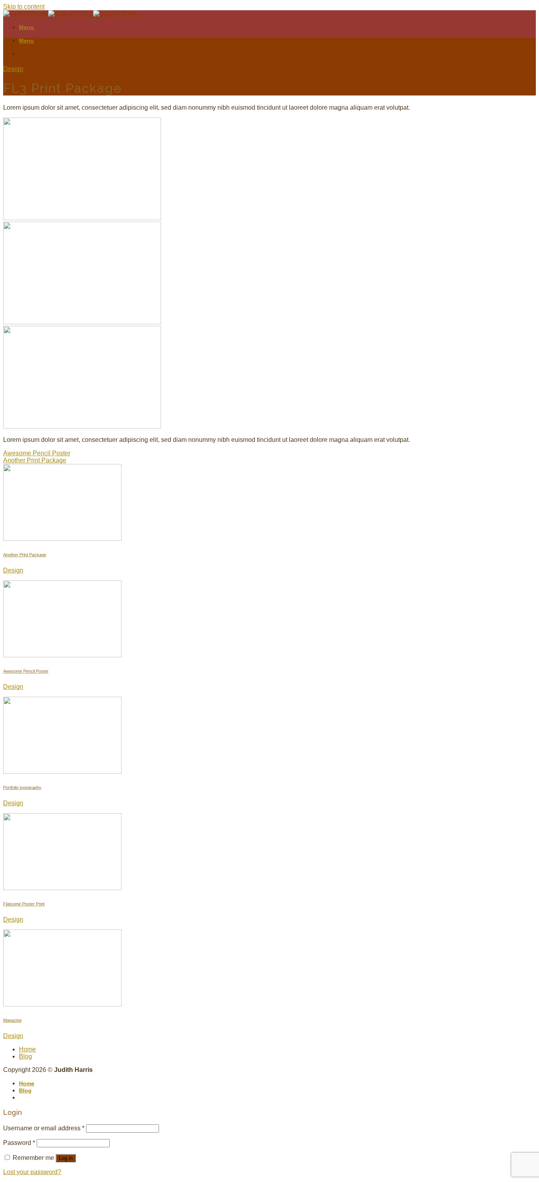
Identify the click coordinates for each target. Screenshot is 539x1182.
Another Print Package (34, 460)
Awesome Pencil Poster (36, 453)
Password (19, 1142)
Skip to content (24, 6)
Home (27, 1049)
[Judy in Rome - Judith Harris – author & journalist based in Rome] (70, 13)
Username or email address (43, 1128)
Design (13, 68)
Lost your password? (32, 1172)
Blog (25, 1056)
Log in (66, 1158)
